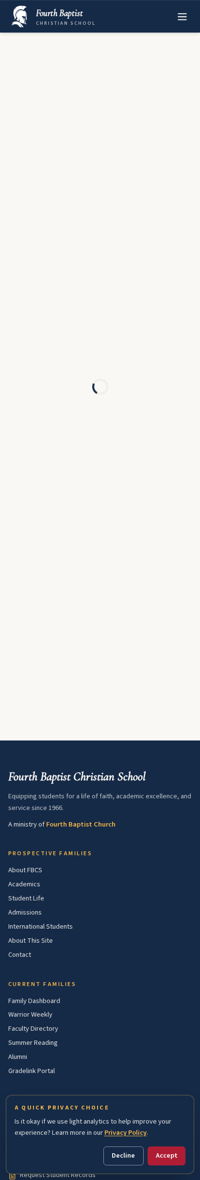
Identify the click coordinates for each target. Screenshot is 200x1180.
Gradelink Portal (31, 1071)
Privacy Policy (125, 1132)
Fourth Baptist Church (81, 824)
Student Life (26, 898)
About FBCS (25, 870)
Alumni (17, 1057)
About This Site (30, 940)
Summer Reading (33, 1043)
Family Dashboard (34, 1001)
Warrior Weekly (30, 1014)
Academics (24, 884)
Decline (123, 1155)
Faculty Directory (33, 1028)
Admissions (25, 912)
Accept (167, 1155)
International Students (40, 926)
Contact (19, 955)
